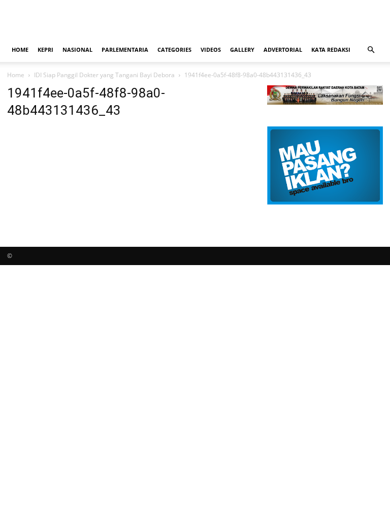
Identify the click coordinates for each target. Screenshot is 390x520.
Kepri (45, 49)
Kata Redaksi (330, 49)
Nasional (77, 49)
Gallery (242, 49)
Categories (174, 49)
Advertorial (283, 49)
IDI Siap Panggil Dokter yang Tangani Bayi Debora (104, 75)
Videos (211, 49)
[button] (371, 50)
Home (20, 49)
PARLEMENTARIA (125, 49)
